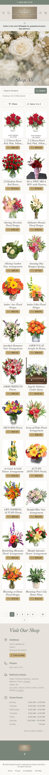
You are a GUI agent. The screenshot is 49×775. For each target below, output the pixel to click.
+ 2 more (26, 681)
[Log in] (40, 13)
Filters (14, 104)
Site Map (38, 771)
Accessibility (27, 771)
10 (43, 614)
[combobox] (36, 104)
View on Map (18, 655)
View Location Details (33, 731)
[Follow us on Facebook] (24, 754)
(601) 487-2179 (25, 2)
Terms (10, 771)
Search (42, 91)
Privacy (17, 771)
